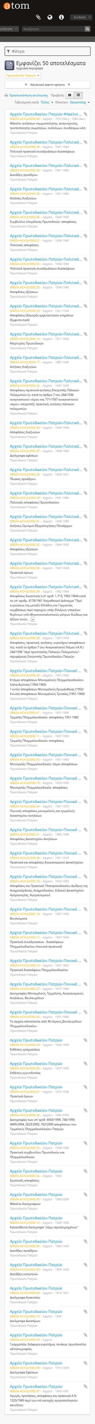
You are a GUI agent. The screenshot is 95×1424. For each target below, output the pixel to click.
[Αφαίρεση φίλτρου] (38, 75)
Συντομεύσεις (61, 17)
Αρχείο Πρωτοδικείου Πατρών (36, 1040)
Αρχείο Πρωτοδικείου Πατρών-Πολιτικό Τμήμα (50, 142)
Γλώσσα (50, 17)
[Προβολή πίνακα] (78, 95)
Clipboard (38, 17)
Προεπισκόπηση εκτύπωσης (28, 95)
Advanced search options (47, 85)
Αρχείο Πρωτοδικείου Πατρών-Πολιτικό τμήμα (50, 259)
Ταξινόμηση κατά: (27, 102)
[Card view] (69, 95)
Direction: (61, 102)
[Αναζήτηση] (87, 29)
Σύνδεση (80, 17)
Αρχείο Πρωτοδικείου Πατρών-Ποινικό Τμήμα (49, 909)
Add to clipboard (85, 114)
